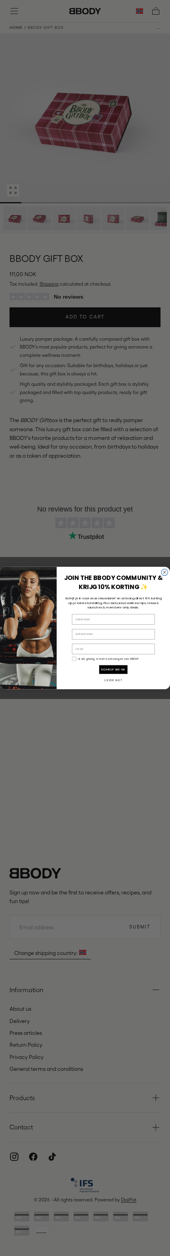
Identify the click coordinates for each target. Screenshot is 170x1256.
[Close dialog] (164, 572)
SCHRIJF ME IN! (113, 669)
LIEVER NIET (113, 680)
